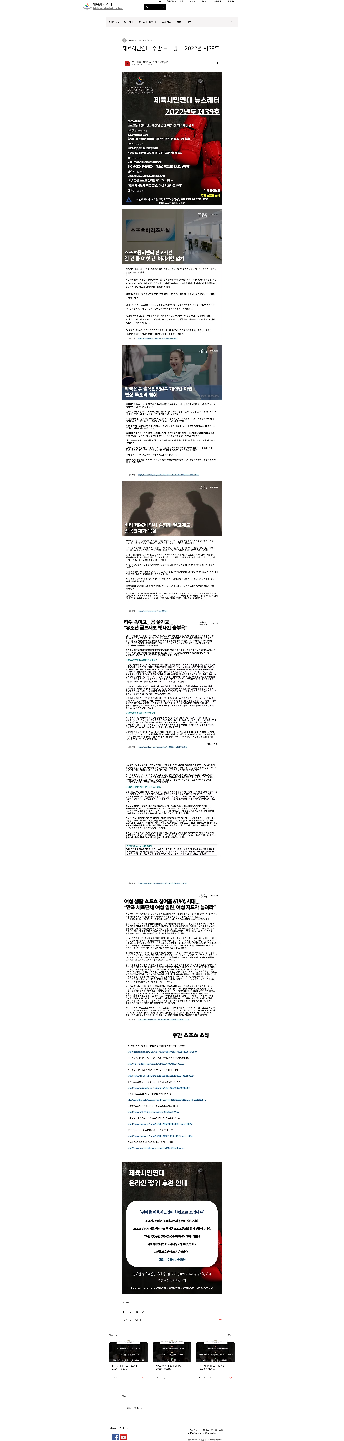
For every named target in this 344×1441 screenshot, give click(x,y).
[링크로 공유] (143, 1311)
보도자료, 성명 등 (148, 22)
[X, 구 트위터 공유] (130, 1311)
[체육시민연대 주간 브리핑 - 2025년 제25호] (215, 1351)
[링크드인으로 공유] (136, 1311)
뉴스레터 (128, 22)
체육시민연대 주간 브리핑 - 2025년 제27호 (126, 1367)
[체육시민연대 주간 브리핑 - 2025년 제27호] (128, 1351)
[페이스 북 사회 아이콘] (115, 1437)
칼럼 (179, 22)
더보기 (190, 22)
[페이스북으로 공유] (123, 1311)
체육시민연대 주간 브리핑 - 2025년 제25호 (213, 1367)
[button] (231, 22)
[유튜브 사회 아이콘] (123, 1437)
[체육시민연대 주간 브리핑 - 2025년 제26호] (172, 1351)
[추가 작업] (220, 40)
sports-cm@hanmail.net (206, 1433)
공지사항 (166, 22)
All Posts (114, 22)
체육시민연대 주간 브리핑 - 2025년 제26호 (170, 1367)
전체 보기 (231, 1335)
